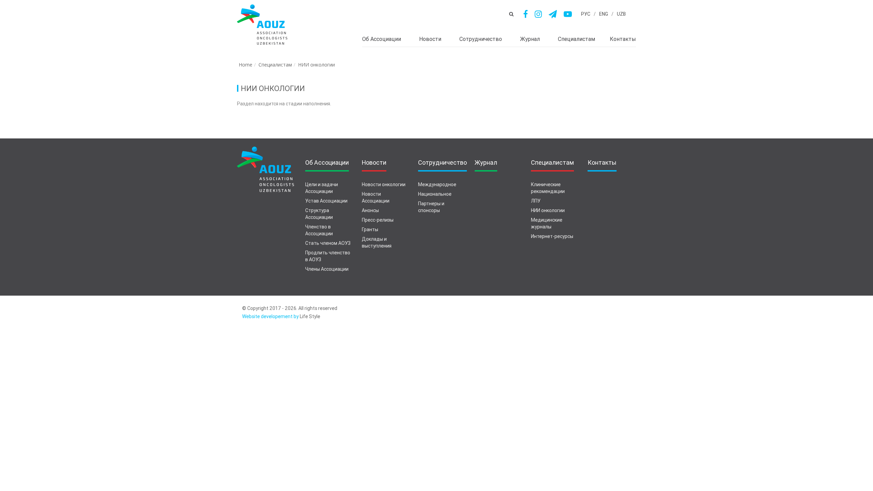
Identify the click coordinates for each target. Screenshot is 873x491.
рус (585, 14)
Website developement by (270, 316)
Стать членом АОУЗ (328, 243)
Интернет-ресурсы (552, 236)
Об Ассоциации (381, 39)
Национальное (435, 194)
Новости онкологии (383, 184)
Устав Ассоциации (326, 201)
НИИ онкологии (316, 64)
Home (245, 64)
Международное (437, 184)
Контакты (623, 39)
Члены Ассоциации (327, 269)
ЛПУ (536, 201)
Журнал (530, 39)
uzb (621, 14)
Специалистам (275, 64)
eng (603, 14)
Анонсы (370, 210)
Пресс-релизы (378, 220)
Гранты (370, 229)
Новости (430, 39)
